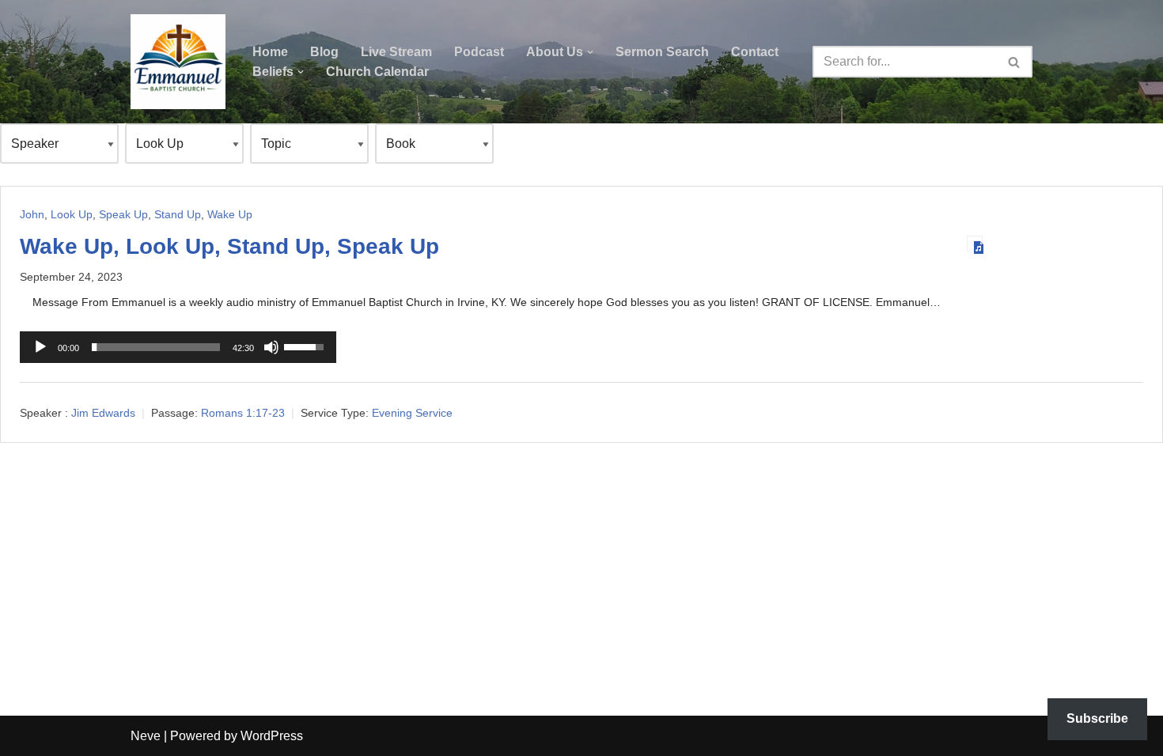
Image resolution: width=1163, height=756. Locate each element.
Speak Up (123, 214)
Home (270, 52)
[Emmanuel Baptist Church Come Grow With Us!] (178, 61)
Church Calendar (377, 71)
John (32, 214)
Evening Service (412, 412)
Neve (146, 736)
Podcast (479, 52)
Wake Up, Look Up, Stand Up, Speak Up (229, 246)
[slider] (156, 347)
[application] (178, 347)
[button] (590, 52)
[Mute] (271, 347)
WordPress (272, 736)
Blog (324, 52)
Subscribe (1097, 718)
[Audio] (975, 243)
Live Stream (396, 52)
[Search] (1014, 61)
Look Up (72, 214)
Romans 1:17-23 (243, 412)
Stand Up (177, 214)
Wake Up (229, 214)
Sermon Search (662, 52)
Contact (754, 52)
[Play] (40, 347)
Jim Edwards (103, 412)
